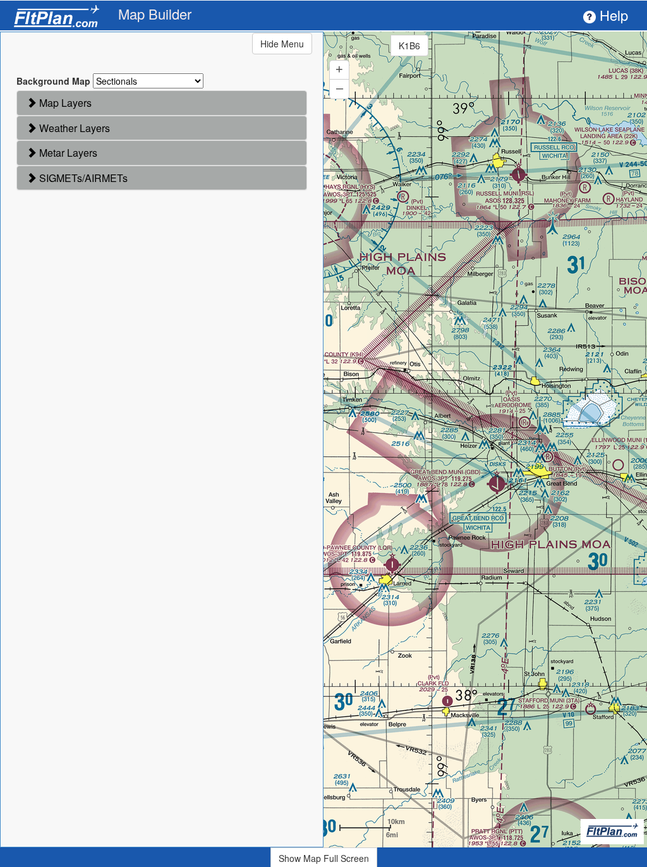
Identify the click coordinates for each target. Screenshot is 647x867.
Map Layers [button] (64, 102)
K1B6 (409, 45)
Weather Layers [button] (73, 128)
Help (612, 15)
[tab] (161, 103)
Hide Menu (282, 43)
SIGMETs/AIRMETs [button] (82, 178)
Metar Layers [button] (67, 152)
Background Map (53, 81)
